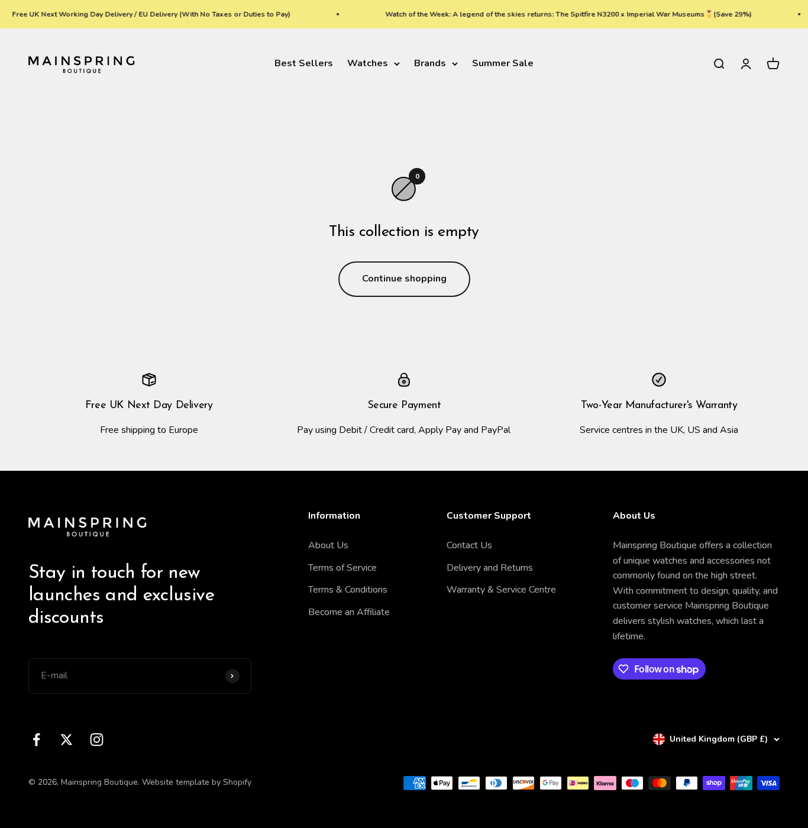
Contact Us (469, 545)
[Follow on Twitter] (67, 740)
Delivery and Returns (490, 567)
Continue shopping (404, 278)
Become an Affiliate (349, 612)
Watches (367, 63)
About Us (328, 545)
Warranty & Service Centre (501, 589)
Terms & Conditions (347, 589)
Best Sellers (303, 63)
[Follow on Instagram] (97, 740)
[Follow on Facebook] (36, 740)
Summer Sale (503, 63)
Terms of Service (342, 567)
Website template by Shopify (196, 782)
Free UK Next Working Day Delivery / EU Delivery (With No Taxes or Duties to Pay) (143, 14)
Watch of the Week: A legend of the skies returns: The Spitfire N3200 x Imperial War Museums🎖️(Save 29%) (560, 14)
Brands (430, 63)
